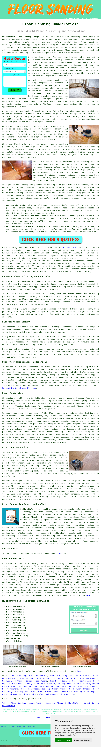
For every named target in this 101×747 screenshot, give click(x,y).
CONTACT (84, 18)
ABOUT (78, 18)
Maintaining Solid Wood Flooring (19, 388)
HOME (65, 18)
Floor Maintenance (88, 678)
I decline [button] (68, 740)
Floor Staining (10, 689)
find (10, 564)
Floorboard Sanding (22, 684)
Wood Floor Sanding (80, 676)
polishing (94, 294)
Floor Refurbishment (44, 684)
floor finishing (66, 528)
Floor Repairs (43, 678)
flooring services (38, 538)
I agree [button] (59, 740)
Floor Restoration (29, 726)
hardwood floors (55, 284)
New (9, 726)
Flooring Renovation (25, 692)
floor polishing (89, 517)
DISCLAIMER (94, 18)
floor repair (9, 538)
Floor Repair (91, 692)
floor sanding (74, 582)
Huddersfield (69, 248)
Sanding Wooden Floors (64, 678)
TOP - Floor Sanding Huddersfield (21, 703)
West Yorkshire (77, 538)
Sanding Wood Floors (12, 681)
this (60, 554)
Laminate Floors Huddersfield (62, 703)
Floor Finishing (17, 676)
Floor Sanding (26, 678)
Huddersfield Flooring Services (26, 601)
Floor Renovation (38, 676)
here (88, 596)
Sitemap (3, 726)
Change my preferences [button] (82, 740)
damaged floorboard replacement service (78, 352)
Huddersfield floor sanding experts (40, 509)
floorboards (53, 339)
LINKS (71, 18)
